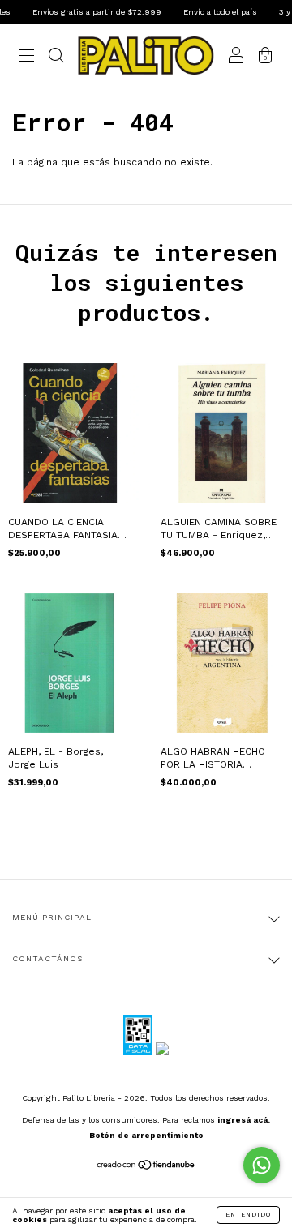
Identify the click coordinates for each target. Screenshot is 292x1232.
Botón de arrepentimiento (146, 1135)
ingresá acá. (243, 1119)
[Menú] (27, 58)
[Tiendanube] (146, 1167)
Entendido (248, 1214)
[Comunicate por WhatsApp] (261, 1165)
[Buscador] (56, 58)
